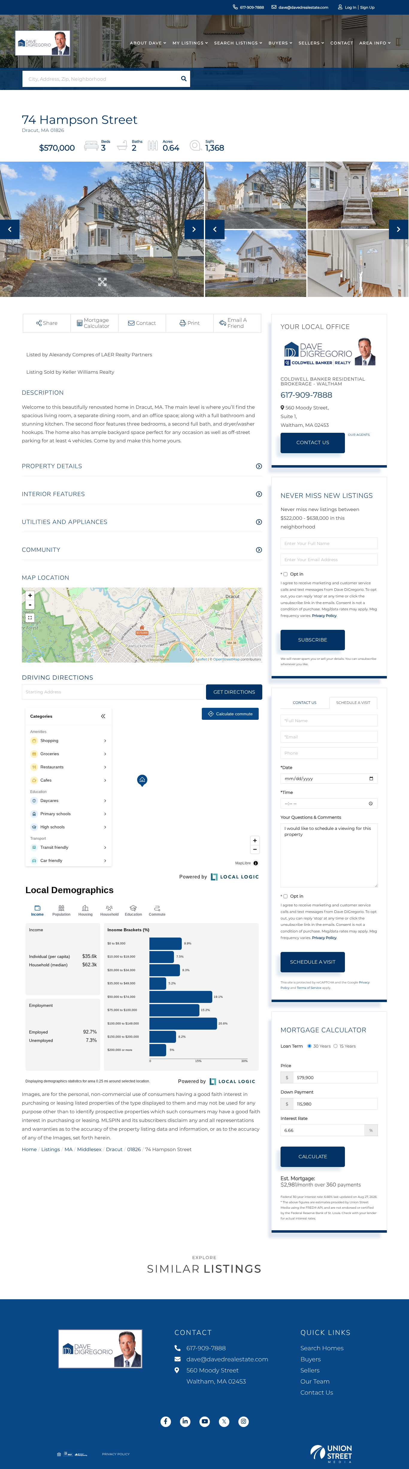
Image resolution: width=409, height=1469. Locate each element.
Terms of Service (309, 988)
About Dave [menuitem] (146, 43)
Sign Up (367, 7)
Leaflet (201, 659)
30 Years (322, 1046)
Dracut (114, 1150)
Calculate (313, 1156)
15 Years (348, 1046)
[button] (184, 79)
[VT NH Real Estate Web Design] (331, 1454)
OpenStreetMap (226, 659)
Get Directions (234, 692)
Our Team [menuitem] (315, 1381)
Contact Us (312, 443)
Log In (350, 7)
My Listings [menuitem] (188, 43)
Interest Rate (294, 1118)
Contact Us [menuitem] (316, 1392)
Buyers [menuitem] (278, 43)
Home (29, 1150)
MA (69, 1150)
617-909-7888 (252, 7)
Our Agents (359, 435)
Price (286, 1065)
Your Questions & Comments (311, 817)
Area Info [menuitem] (373, 43)
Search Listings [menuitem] (236, 43)
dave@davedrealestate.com (303, 7)
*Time (287, 792)
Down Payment (297, 1092)
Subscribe (312, 640)
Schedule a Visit (353, 703)
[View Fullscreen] (29, 617)
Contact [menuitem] (342, 43)
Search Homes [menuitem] (321, 1348)
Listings (50, 1150)
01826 (134, 1150)
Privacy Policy (324, 616)
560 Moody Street (215, 1376)
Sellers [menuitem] (309, 43)
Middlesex (89, 1150)
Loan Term (292, 1046)
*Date (286, 767)
